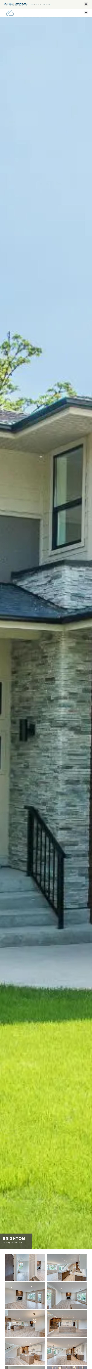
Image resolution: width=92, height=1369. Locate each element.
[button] (86, 4)
